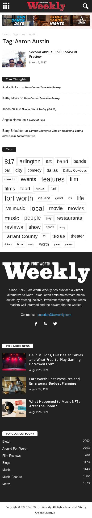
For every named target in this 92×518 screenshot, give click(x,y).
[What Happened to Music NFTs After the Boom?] (14, 408)
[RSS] (46, 324)
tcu (45, 236)
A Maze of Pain (36, 120)
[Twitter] (55, 324)
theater (77, 236)
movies (76, 208)
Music (6, 470)
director (10, 179)
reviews (13, 227)
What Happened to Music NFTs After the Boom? (54, 403)
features (53, 179)
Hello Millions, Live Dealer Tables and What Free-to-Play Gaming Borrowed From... (56, 359)
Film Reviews (11, 455)
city (18, 170)
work (31, 244)
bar (7, 170)
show (35, 227)
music (11, 218)
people (32, 218)
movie (56, 208)
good (59, 198)
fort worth (18, 198)
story (62, 227)
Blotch (6, 441)
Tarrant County (21, 236)
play (48, 218)
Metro (6, 484)
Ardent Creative (45, 512)
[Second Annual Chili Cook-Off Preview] (14, 58)
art (49, 161)
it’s (70, 198)
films (9, 189)
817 (9, 161)
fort (53, 188)
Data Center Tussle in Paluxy (43, 87)
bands (79, 161)
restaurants (69, 218)
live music (14, 208)
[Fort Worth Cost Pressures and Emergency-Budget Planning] (14, 385)
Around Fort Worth (14, 448)
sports (50, 227)
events (28, 179)
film (74, 179)
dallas (52, 170)
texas (59, 236)
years (69, 244)
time (20, 244)
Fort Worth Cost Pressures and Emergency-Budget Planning (54, 381)
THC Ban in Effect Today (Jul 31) (36, 109)
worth (44, 244)
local (37, 208)
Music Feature (12, 477)
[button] (84, 6)
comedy (35, 170)
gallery (44, 198)
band (62, 161)
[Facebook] (37, 324)
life (80, 198)
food (25, 188)
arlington (30, 161)
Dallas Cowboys (75, 170)
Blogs (6, 463)
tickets (8, 244)
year (57, 244)
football (40, 188)
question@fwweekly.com (54, 315)
